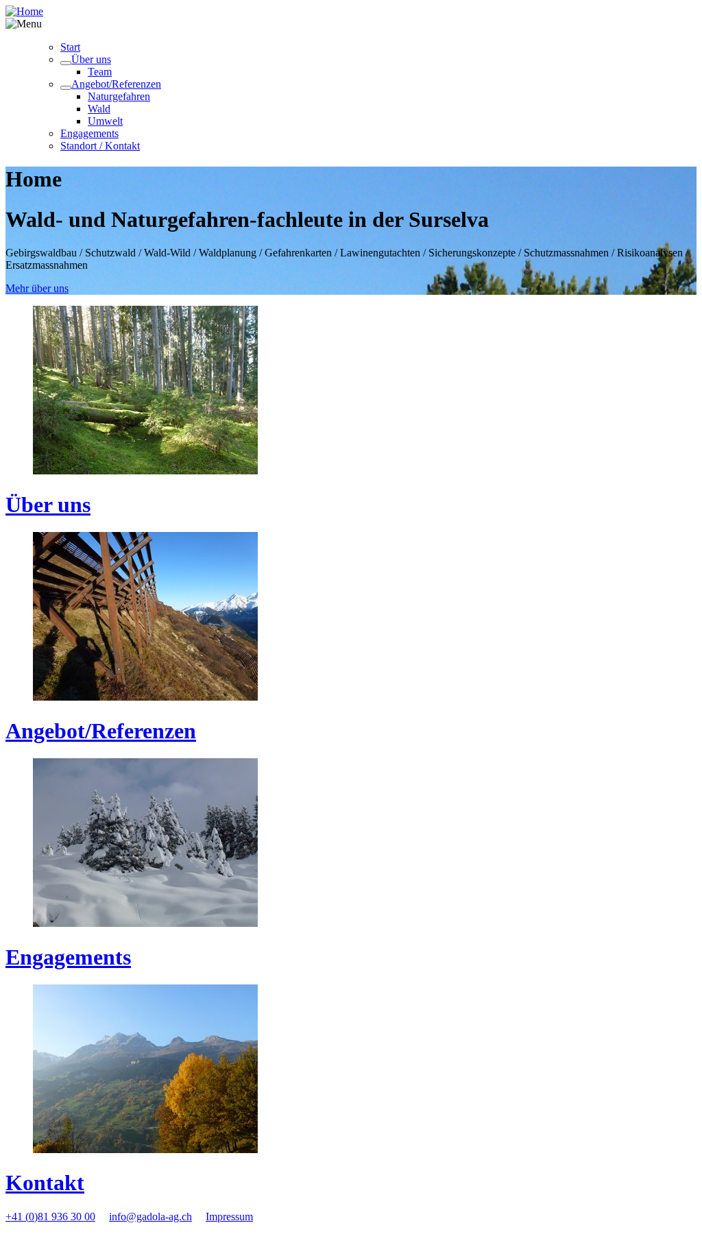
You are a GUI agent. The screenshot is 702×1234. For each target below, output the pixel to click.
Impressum (229, 1216)
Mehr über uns (37, 288)
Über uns (91, 59)
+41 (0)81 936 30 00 (50, 1216)
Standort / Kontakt (100, 146)
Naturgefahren (119, 96)
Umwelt (105, 121)
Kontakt (44, 1182)
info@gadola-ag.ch (150, 1216)
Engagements (89, 133)
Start (70, 47)
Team (100, 71)
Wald (99, 108)
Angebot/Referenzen (116, 84)
